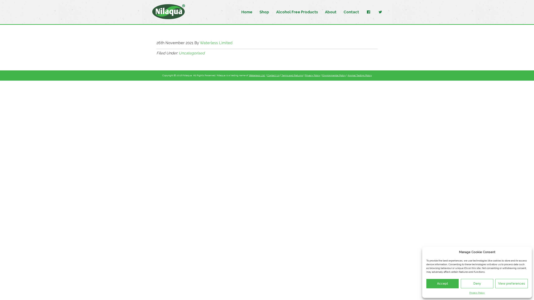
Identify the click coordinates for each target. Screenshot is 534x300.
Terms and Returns (292, 75)
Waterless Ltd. (257, 75)
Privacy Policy (477, 292)
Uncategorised (192, 53)
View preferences (511, 283)
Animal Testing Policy (360, 75)
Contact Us (273, 75)
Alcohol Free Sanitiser (168, 12)
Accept (442, 283)
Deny (477, 283)
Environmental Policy (334, 75)
